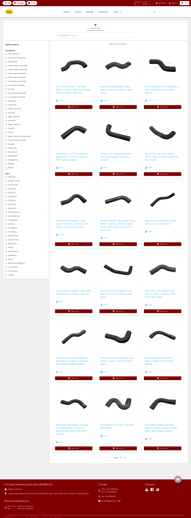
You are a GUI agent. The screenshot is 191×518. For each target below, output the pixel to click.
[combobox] (95, 35)
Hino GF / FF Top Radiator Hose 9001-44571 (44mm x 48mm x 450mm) (115, 157)
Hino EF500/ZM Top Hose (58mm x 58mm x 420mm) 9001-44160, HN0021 (162, 89)
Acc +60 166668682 (109, 492)
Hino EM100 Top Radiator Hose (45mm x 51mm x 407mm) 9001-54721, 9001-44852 (161, 294)
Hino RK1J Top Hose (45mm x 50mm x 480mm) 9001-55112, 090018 (159, 361)
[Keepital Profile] (147, 489)
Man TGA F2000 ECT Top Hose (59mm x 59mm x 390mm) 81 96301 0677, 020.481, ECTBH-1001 (73, 89)
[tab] (95, 27)
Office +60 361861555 (109, 489)
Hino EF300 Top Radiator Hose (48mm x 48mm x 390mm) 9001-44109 (116, 89)
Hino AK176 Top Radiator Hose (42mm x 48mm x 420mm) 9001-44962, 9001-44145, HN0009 (72, 224)
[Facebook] (152, 490)
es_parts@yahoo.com (109, 501)
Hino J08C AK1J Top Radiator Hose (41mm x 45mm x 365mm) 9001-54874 (117, 361)
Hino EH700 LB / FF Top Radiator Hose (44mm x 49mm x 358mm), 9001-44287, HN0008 (72, 157)
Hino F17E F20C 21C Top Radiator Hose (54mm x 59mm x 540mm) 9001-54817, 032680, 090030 (72, 361)
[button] (26, 44)
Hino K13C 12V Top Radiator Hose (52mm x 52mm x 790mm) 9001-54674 (116, 294)
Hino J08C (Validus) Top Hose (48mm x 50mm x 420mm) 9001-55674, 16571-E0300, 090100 (161, 428)
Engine (61, 100)
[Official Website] (158, 490)
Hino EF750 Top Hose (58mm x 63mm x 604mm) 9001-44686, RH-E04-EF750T (162, 157)
